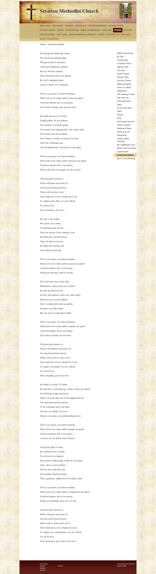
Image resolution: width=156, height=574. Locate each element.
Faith (119, 111)
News (60, 30)
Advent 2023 (122, 77)
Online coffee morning (123, 140)
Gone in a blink (124, 87)
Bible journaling (90, 30)
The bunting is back (126, 94)
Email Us (60, 566)
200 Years (57, 26)
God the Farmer (124, 80)
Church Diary (47, 30)
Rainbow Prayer (124, 128)
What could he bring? (126, 148)
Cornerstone (122, 151)
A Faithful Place (124, 63)
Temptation (122, 91)
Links (101, 34)
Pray (119, 118)
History (128, 30)
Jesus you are (123, 132)
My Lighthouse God (126, 145)
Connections (115, 26)
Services (80, 26)
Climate (69, 26)
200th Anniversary (125, 53)
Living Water (122, 60)
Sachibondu (72, 30)
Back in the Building (126, 158)
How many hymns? (125, 121)
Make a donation (49, 39)
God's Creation (124, 125)
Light (119, 104)
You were (121, 70)
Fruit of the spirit (124, 108)
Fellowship (122, 135)
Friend (120, 115)
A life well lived (124, 101)
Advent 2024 (122, 67)
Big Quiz (126, 34)
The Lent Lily (123, 98)
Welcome (45, 26)
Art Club (62, 34)
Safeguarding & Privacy (82, 34)
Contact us (112, 34)
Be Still (120, 56)
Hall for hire (47, 34)
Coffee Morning (97, 26)
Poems (117, 30)
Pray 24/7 (107, 30)
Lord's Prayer (123, 74)
